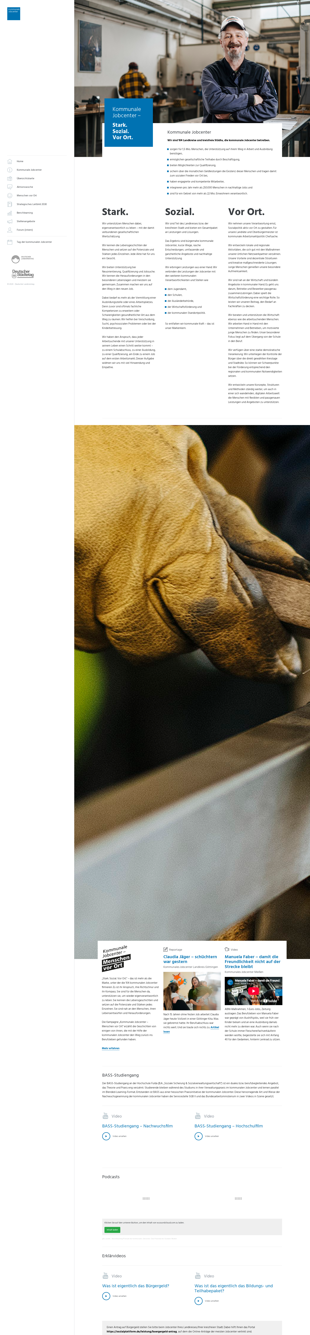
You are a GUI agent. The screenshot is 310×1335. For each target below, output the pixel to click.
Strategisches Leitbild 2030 (32, 204)
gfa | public (106, 1239)
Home (20, 161)
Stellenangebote (26, 221)
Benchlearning (25, 213)
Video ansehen (119, 1136)
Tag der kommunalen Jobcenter (34, 242)
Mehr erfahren (110, 1048)
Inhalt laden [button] (112, 1230)
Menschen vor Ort (27, 196)
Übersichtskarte (25, 179)
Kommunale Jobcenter (29, 170)
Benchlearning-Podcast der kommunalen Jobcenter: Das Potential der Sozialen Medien (144, 1239)
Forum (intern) (25, 230)
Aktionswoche (25, 187)
